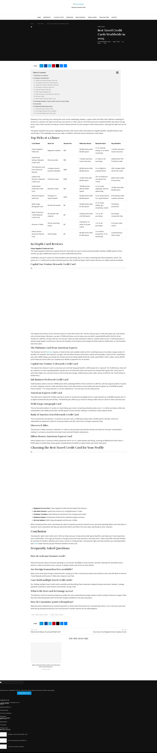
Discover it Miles (40, 96)
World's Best (41, 23)
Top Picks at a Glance (41, 75)
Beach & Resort (80, 17)
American (49, 352)
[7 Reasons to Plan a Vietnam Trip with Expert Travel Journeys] (3, 746)
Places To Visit (59, 17)
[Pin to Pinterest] (53, 65)
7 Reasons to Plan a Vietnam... (16, 746)
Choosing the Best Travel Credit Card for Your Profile (51, 101)
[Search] (119, 17)
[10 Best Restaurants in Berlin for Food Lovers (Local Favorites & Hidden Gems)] (3, 740)
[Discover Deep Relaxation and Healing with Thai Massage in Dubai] (46, 652)
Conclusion (37, 104)
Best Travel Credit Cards (40, 615)
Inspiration (46, 17)
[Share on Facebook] (45, 65)
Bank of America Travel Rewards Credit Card (47, 94)
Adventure (69, 17)
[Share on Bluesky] (61, 65)
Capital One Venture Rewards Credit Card (46, 80)
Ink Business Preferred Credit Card (45, 87)
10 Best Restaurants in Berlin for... (17, 740)
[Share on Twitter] (49, 65)
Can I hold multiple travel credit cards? (46, 113)
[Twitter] (79, 10)
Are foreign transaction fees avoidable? (46, 111)
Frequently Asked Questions (43, 106)
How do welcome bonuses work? (44, 109)
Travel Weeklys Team (105, 41)
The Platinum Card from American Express (47, 83)
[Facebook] (77, 10)
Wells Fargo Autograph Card (43, 92)
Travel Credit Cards (56, 615)
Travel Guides (92, 17)
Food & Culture (104, 17)
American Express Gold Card (43, 89)
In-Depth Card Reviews (41, 78)
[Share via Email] (65, 65)
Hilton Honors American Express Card (46, 98)
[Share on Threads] (57, 65)
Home (39, 17)
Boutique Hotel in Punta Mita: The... (18, 734)
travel (36, 543)
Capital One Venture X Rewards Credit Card (47, 85)
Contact (114, 17)
